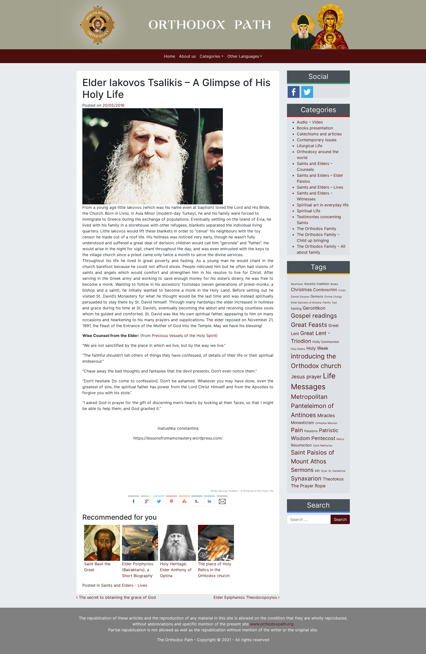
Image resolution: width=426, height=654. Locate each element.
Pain (297, 430)
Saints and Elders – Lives (320, 187)
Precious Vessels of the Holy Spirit (184, 335)
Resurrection (301, 445)
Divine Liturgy (333, 296)
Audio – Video (310, 122)
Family (327, 302)
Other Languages (243, 56)
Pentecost (323, 438)
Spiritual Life (308, 210)
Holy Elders (298, 349)
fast (334, 302)
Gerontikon (314, 308)
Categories (210, 56)
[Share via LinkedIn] (209, 500)
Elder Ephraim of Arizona (306, 302)
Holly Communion (325, 342)
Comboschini (325, 289)
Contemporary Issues (317, 139)
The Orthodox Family (316, 228)
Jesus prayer (306, 376)
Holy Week (317, 348)
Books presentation (315, 127)
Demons (317, 296)
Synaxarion (306, 478)
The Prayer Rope (308, 485)
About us (187, 56)
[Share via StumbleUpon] (184, 500)
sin (317, 470)
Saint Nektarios (322, 445)
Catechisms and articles (319, 133)
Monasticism (302, 422)
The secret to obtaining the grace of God (117, 597)
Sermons (302, 470)
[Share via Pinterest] (171, 500)
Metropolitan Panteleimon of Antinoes (312, 406)
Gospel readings (314, 315)
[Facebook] (294, 91)
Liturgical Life (309, 145)
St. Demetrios (336, 471)
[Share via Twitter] (158, 500)
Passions (311, 431)
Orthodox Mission (326, 423)
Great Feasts (309, 324)
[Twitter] (307, 91)
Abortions (297, 284)
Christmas (301, 289)
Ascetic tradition (316, 284)
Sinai (324, 471)
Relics (340, 439)
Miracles (326, 415)
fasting (296, 308)
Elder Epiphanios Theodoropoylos (245, 597)
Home (169, 56)
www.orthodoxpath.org (272, 623)
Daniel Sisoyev (300, 296)
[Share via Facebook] (133, 500)
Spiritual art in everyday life (323, 204)
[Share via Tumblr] (196, 500)
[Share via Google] (146, 500)
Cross (342, 290)
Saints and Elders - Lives (124, 585)
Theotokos (333, 479)
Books (334, 284)
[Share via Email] (222, 500)
